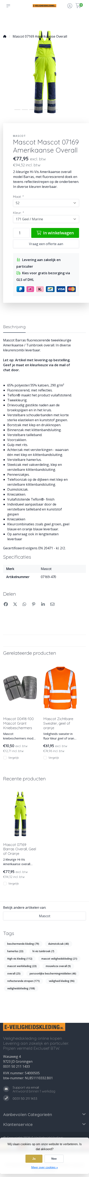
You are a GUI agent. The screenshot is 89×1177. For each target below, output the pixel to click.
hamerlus (15, 951)
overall (13, 973)
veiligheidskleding (21, 988)
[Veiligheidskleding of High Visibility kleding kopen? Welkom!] (44, 5)
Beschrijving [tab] (14, 326)
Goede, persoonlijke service (12, 21)
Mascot (19, 136)
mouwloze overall (58, 966)
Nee (54, 1158)
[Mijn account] (69, 6)
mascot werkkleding (22, 966)
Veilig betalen (57, 23)
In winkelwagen (58, 233)
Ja (34, 1158)
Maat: (18, 196)
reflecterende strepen (23, 981)
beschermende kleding (23, 944)
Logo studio (26, 23)
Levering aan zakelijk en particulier (74, 21)
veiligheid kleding (62, 981)
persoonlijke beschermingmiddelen (53, 973)
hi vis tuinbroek (43, 951)
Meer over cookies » (44, 1167)
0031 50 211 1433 (16, 1066)
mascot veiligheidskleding (59, 958)
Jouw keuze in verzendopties (42, 21)
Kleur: (18, 213)
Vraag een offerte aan (46, 244)
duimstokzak (58, 944)
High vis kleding (19, 958)
